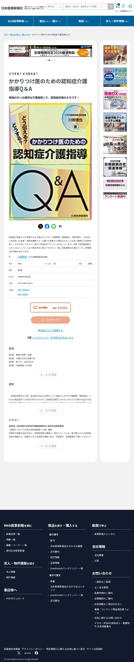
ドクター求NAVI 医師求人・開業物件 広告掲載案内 (112, 624)
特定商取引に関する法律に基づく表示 (65, 649)
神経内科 (26, 290)
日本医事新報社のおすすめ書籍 (66, 546)
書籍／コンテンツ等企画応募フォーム (111, 611)
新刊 (52, 540)
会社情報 (98, 546)
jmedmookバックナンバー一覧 (66, 568)
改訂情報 (54, 557)
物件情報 (10, 577)
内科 (19, 290)
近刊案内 (54, 551)
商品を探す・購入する (20, 34)
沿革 (96, 560)
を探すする (50, 21)
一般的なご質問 (102, 581)
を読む (18, 21)
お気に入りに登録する (51, 330)
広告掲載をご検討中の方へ (108, 604)
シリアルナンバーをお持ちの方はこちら (52, 337)
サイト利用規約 (95, 649)
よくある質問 (101, 587)
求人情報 (10, 571)
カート (117, 7)
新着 (52, 581)
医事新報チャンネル (104, 534)
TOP (6, 34)
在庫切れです (53, 320)
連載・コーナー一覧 (16, 545)
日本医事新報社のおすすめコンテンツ (67, 588)
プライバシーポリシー (33, 649)
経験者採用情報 (12, 649)
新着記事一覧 (13, 534)
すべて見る (51, 374)
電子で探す (55, 575)
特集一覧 (10, 539)
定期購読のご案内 (103, 598)
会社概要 (99, 555)
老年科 (25, 294)
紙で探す (54, 534)
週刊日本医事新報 (15, 550)
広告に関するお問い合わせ (108, 617)
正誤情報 (54, 562)
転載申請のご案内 (103, 593)
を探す (117, 21)
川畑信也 (22, 256)
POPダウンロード (15, 598)
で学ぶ (84, 21)
